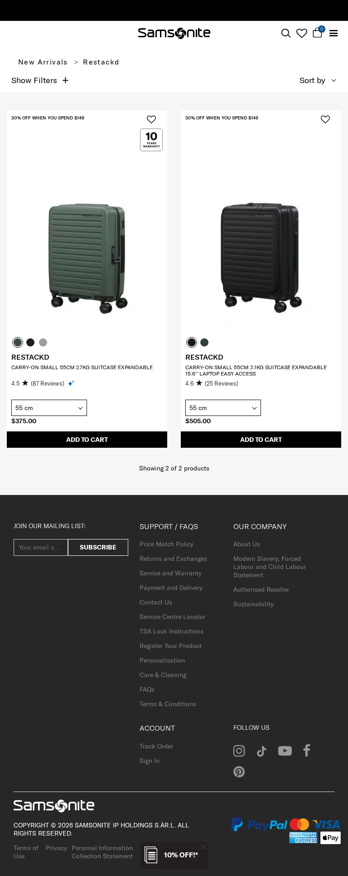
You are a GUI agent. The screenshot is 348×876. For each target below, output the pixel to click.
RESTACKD (30, 356)
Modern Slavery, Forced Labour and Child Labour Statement (269, 566)
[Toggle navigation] (333, 33)
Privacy (56, 848)
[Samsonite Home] (174, 33)
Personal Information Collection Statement (102, 852)
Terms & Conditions (168, 704)
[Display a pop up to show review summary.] (72, 383)
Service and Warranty (171, 573)
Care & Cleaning (163, 675)
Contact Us (156, 602)
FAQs (147, 689)
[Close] (203, 846)
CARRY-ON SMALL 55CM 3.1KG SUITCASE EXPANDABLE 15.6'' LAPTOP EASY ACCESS (256, 370)
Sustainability (253, 604)
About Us (246, 544)
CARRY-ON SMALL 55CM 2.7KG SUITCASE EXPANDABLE (82, 367)
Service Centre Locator (172, 617)
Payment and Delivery (171, 588)
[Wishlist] (301, 33)
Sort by (312, 80)
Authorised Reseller (261, 589)
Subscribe (98, 547)
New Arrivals (43, 61)
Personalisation (162, 660)
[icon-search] (286, 33)
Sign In (150, 761)
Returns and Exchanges (173, 558)
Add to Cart (87, 440)
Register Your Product (171, 646)
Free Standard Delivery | (238, 10)
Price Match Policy (166, 544)
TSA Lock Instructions (171, 631)
